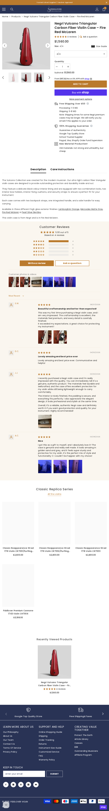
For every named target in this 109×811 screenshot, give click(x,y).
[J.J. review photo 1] (45, 421)
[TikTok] (28, 784)
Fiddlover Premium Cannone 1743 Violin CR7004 (18, 612)
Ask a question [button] (72, 263)
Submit (54, 773)
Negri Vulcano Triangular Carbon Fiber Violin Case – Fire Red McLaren (54, 684)
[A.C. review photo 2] (60, 466)
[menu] (4, 9)
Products (16, 16)
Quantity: (59, 61)
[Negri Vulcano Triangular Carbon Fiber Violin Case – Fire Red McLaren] (54, 662)
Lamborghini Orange (68, 209)
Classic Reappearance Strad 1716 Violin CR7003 (90, 550)
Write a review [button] (37, 263)
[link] (28, 714)
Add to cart (80, 84)
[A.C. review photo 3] (75, 466)
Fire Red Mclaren (10, 212)
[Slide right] (102, 714)
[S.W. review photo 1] (45, 337)
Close (106, 3)
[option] (26, 45)
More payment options (80, 99)
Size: (80, 46)
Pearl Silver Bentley (31, 212)
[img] (44, 304)
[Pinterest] (21, 784)
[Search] (12, 9)
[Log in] (97, 9)
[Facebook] (6, 784)
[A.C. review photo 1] (45, 466)
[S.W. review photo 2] (60, 337)
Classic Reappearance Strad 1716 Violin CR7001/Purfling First (18, 550)
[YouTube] (36, 784)
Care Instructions (62, 169)
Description (38, 169)
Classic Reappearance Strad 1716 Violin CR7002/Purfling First (54, 550)
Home (5, 16)
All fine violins (54, 494)
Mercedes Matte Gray (91, 209)
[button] (4, 45)
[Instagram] (13, 784)
